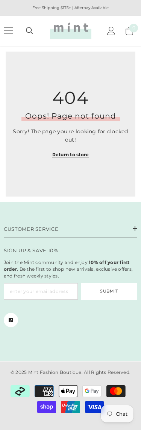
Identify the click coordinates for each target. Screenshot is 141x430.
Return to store (70, 154)
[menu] (8, 30)
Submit (109, 291)
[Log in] (111, 31)
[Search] (29, 30)
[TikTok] (11, 320)
